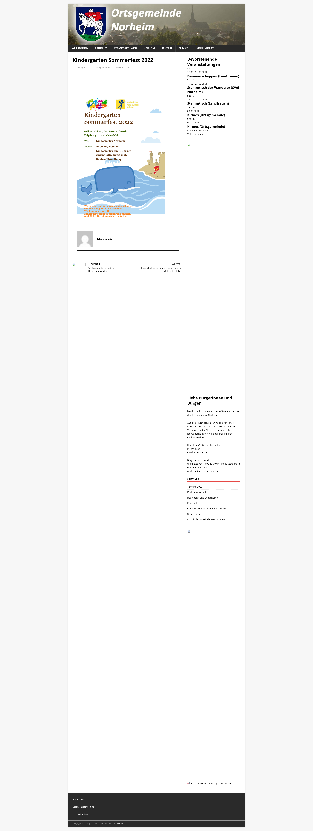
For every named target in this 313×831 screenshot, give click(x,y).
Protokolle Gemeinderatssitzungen (206, 519)
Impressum (78, 799)
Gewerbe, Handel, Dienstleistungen (206, 508)
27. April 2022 (84, 67)
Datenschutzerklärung (83, 806)
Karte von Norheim (197, 492)
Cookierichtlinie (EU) (82, 814)
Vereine (119, 67)
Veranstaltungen (125, 48)
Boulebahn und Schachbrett (202, 497)
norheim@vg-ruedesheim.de (203, 471)
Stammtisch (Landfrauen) (208, 103)
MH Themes (117, 823)
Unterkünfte (194, 514)
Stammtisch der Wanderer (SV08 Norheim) (213, 89)
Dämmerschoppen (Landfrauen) (213, 76)
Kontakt (166, 48)
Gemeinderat (205, 48)
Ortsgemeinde (103, 67)
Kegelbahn (193, 503)
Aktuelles (101, 48)
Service (183, 48)
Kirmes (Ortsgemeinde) (206, 115)
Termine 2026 (194, 486)
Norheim (149, 48)
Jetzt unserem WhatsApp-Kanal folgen (211, 783)
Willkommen (80, 48)
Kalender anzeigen (197, 130)
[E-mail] (79, 256)
